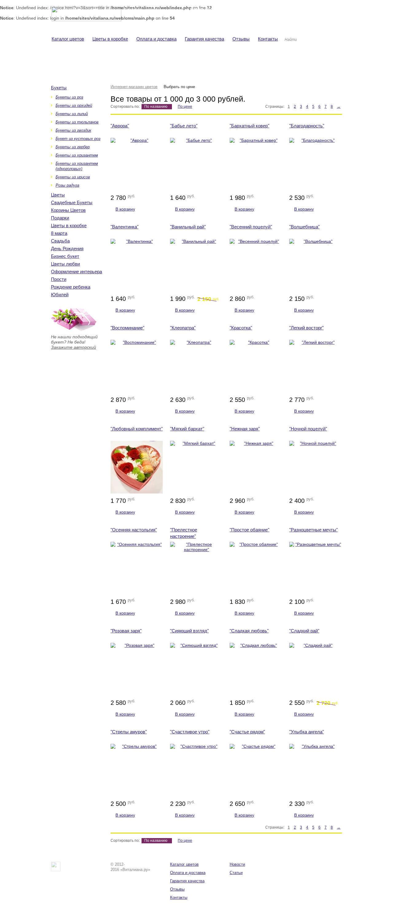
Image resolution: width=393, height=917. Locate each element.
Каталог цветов (184, 864)
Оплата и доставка (187, 872)
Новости (237, 864)
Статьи (236, 872)
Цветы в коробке (69, 225)
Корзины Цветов (68, 210)
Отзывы (177, 889)
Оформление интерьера (76, 271)
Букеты (59, 87)
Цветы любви (65, 263)
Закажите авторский (73, 347)
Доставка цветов (203, 16)
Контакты (178, 897)
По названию (155, 106)
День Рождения (67, 248)
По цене (185, 106)
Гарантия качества (187, 881)
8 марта (59, 233)
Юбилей (59, 294)
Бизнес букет (65, 256)
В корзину (125, 209)
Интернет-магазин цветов (134, 86)
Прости (58, 279)
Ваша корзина (274, 10)
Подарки (60, 217)
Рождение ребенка (70, 286)
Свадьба (60, 240)
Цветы (58, 194)
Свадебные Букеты (71, 202)
